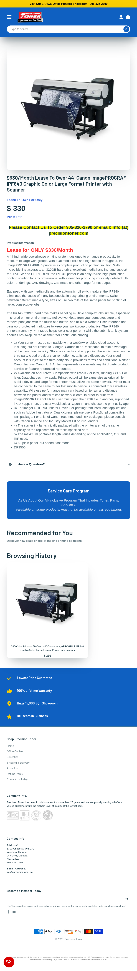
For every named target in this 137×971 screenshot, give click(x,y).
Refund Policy (15, 773)
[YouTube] (14, 912)
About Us (12, 768)
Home (10, 745)
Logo (30, 17)
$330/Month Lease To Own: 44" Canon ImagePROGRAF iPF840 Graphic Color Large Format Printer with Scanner (47, 610)
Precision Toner (73, 939)
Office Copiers (15, 751)
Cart (128, 17)
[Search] (126, 29)
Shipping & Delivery (18, 762)
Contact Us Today (17, 779)
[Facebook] (8, 912)
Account (121, 17)
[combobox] (68, 29)
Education (12, 756)
